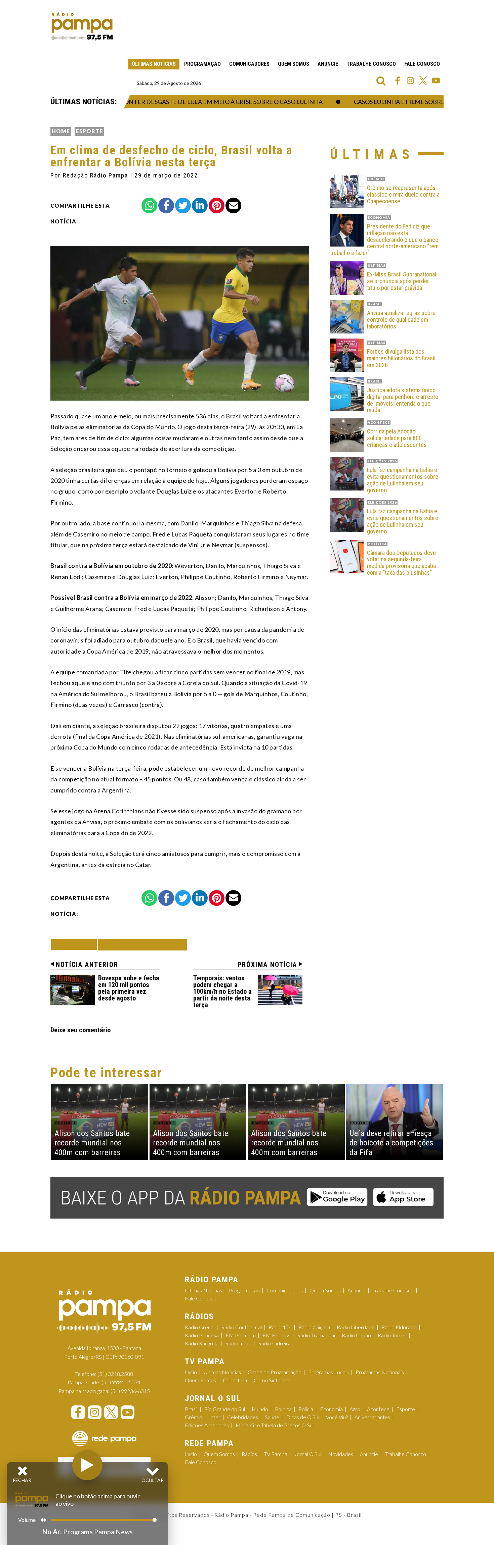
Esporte (89, 131)
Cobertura (235, 1380)
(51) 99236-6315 (130, 1391)
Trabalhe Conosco (371, 64)
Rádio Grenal (199, 1327)
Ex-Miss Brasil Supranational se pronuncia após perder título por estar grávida (401, 281)
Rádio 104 (280, 1327)
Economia (331, 1409)
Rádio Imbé (238, 1343)
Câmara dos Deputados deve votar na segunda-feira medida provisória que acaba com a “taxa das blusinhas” (401, 563)
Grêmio (193, 1417)
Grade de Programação (274, 1372)
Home (61, 131)
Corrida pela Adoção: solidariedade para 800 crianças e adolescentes (397, 438)
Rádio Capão (356, 1335)
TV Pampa (275, 1454)
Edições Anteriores (207, 1425)
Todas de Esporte (142, 944)
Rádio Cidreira (274, 1343)
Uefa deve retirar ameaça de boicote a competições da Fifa (391, 1143)
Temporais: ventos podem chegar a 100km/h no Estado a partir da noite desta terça (222, 991)
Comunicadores (249, 64)
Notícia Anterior (87, 965)
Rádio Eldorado (399, 1327)
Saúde (272, 1417)
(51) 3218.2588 (115, 1374)
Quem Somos (293, 64)
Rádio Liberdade (356, 1327)
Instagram (410, 80)
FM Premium (240, 1335)
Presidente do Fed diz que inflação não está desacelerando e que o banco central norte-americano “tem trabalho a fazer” (384, 239)
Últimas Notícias (154, 64)
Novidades (340, 1454)
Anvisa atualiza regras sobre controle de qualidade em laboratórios (401, 319)
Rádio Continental (241, 1327)
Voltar (75, 944)
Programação (202, 64)
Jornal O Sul (307, 1454)
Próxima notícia (267, 965)
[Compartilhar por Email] (233, 205)
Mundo (260, 1409)
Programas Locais (328, 1372)
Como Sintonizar (272, 1380)
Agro (354, 1409)
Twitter (423, 80)
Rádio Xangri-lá (201, 1343)
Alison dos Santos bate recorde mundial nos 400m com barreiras (92, 1143)
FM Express (276, 1335)
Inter (214, 1417)
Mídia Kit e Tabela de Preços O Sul (275, 1425)
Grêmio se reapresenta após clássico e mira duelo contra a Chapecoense (403, 194)
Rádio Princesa (202, 1335)
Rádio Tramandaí (316, 1335)
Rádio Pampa (81, 27)
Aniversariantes (372, 1417)
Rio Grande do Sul (224, 1409)
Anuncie (328, 64)
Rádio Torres (392, 1335)
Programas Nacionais (380, 1372)
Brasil (191, 1409)
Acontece (378, 1409)
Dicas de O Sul (302, 1417)
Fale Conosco (422, 64)
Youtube (436, 80)
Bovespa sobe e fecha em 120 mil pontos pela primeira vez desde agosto (128, 988)
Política (283, 1409)
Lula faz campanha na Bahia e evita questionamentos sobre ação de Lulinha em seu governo (402, 480)
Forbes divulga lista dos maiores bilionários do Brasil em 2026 (401, 358)
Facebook (398, 80)
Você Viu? (337, 1417)
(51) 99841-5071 (121, 1382)
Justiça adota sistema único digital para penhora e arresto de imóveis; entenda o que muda (402, 400)
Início (191, 1372)
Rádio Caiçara (314, 1327)
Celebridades (242, 1417)
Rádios (249, 1454)
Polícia (305, 1409)
